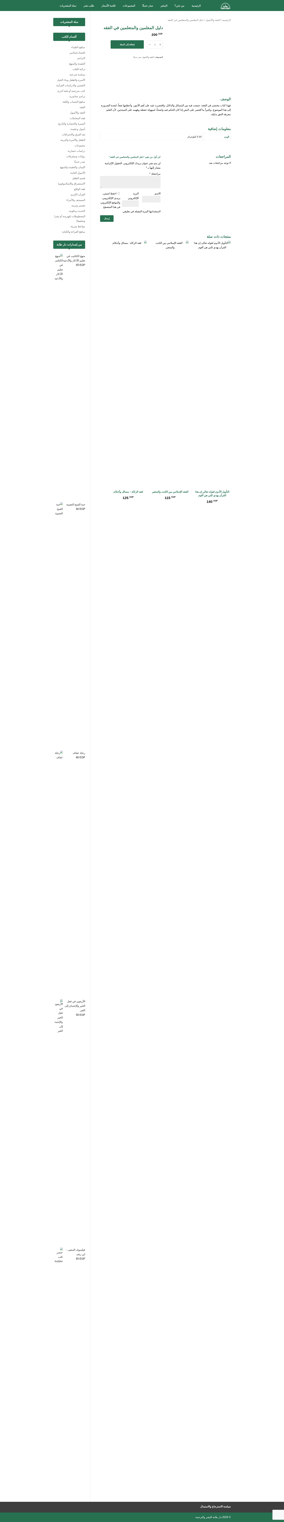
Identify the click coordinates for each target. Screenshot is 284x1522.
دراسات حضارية (76, 151)
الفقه (82, 107)
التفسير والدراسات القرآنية (70, 85)
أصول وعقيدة (78, 129)
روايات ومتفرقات (75, 156)
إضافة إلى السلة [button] (212, 507)
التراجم (81, 58)
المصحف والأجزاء (75, 200)
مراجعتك (155, 173)
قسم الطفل (78, 178)
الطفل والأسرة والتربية (72, 140)
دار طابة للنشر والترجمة (208, 1517)
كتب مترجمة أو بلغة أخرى (71, 91)
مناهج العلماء (78, 47)
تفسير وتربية (78, 205)
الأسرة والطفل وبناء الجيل (71, 80)
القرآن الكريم (78, 194)
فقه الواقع (79, 189)
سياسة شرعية (77, 74)
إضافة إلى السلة (127, 44)
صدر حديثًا (137, 57)
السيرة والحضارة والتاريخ (71, 123)
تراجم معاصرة (77, 96)
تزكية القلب (78, 69)
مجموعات (79, 145)
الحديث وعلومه (77, 210)
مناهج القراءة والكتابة (73, 231)
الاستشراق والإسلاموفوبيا (71, 183)
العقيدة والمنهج (77, 63)
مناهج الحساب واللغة (74, 101)
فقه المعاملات (77, 118)
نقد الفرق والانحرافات (73, 134)
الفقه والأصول (213, 20)
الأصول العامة (77, 172)
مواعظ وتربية (78, 226)
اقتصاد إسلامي (77, 52)
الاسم (157, 193)
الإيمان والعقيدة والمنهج (72, 167)
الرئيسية (226, 20)
